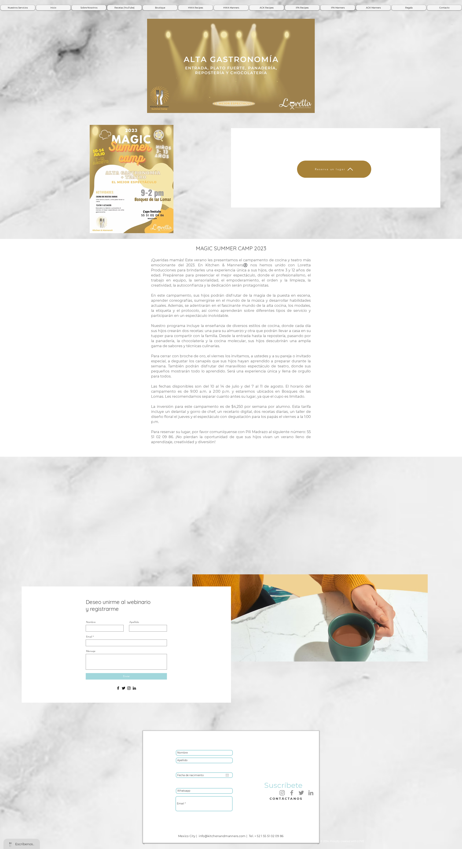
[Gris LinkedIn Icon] (310, 792)
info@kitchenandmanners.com (222, 836)
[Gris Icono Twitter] (301, 792)
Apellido (134, 622)
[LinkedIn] (134, 688)
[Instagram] (129, 688)
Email (89, 636)
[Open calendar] (227, 775)
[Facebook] (118, 688)
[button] (310, 109)
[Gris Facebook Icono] (291, 792)
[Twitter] (123, 688)
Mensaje (90, 651)
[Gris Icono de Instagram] (282, 792)
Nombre (91, 622)
